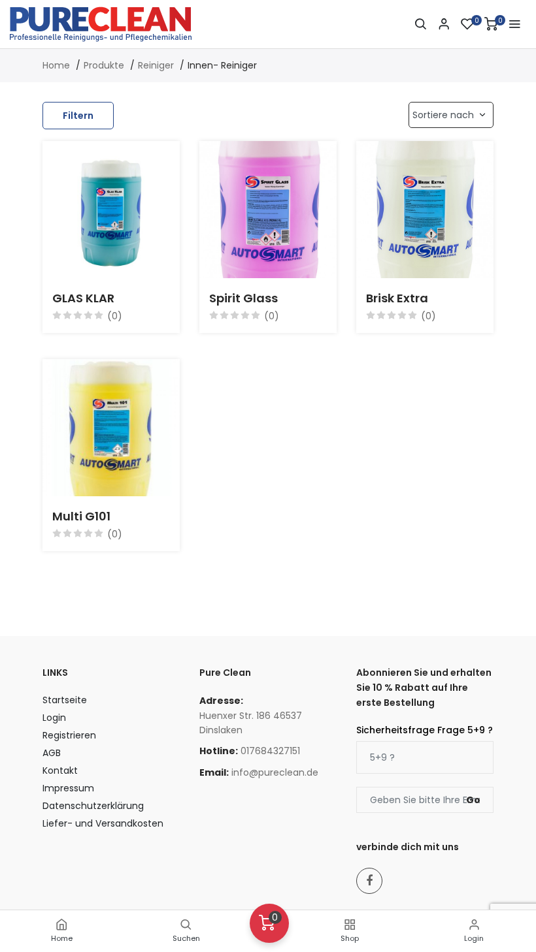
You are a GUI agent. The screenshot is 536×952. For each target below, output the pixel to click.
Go (473, 799)
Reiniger (156, 65)
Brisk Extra (397, 298)
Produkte (104, 65)
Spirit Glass (243, 298)
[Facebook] (369, 881)
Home (62, 938)
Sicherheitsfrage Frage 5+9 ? (424, 730)
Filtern (78, 115)
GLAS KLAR (83, 298)
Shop (350, 938)
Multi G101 (81, 516)
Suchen (186, 938)
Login (474, 938)
